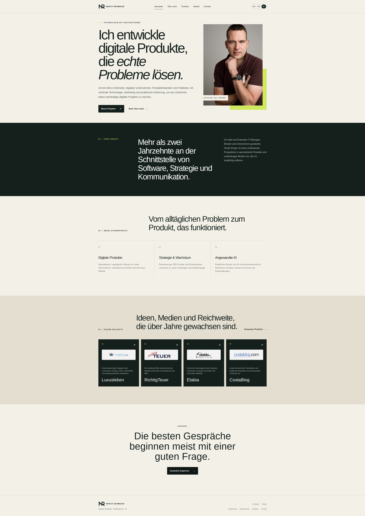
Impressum (233, 509)
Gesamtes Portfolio (255, 329)
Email (264, 504)
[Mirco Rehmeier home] (126, 6)
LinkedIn (255, 504)
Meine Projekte (111, 109)
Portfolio (185, 6)
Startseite (158, 6)
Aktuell (196, 6)
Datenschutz (244, 509)
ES (259, 6)
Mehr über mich (138, 109)
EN (254, 6)
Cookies (255, 509)
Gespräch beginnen (182, 471)
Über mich (172, 6)
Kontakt (207, 6)
